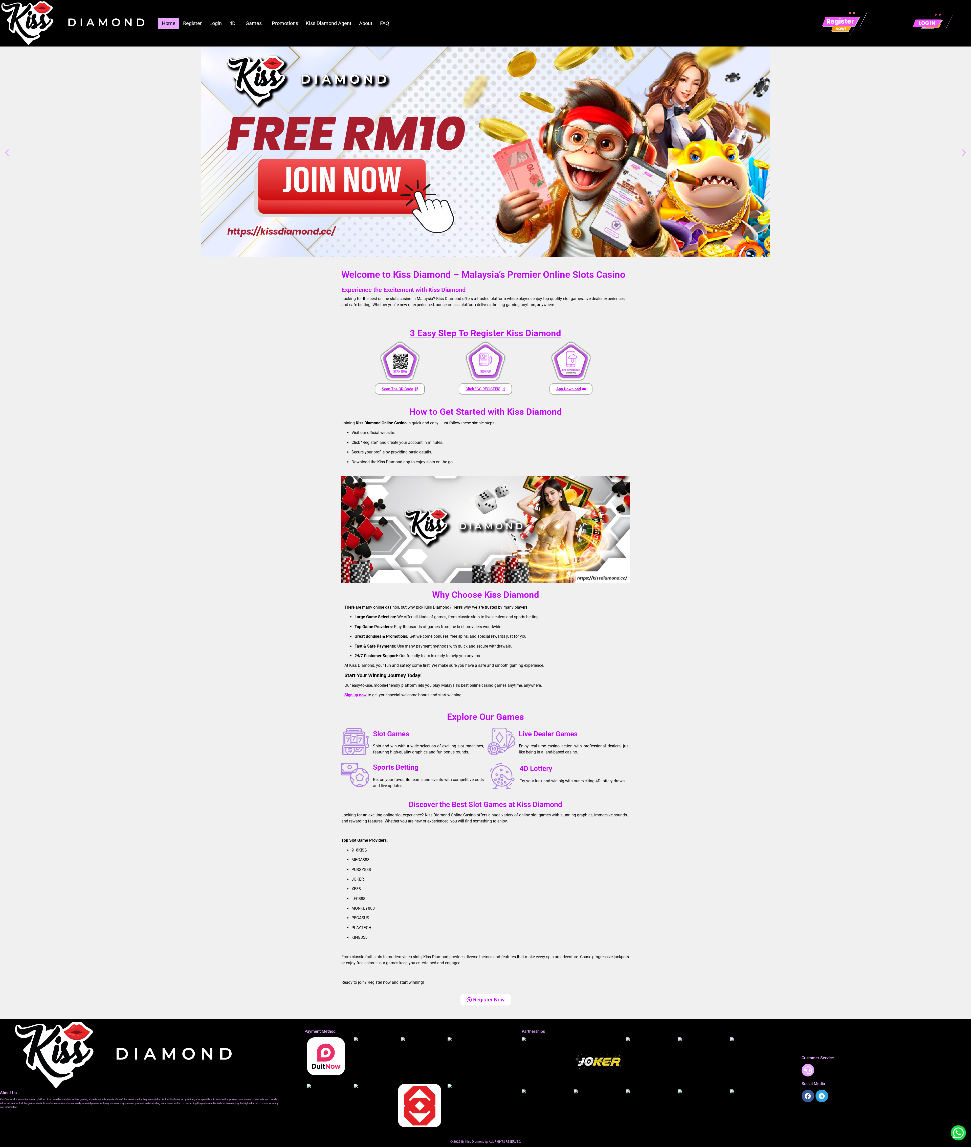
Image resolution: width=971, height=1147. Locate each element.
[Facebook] (808, 1096)
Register (192, 23)
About (365, 23)
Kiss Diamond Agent (328, 23)
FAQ (384, 23)
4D (232, 23)
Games (254, 23)
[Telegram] (821, 1096)
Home (168, 23)
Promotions (285, 23)
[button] (234, 23)
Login (215, 23)
